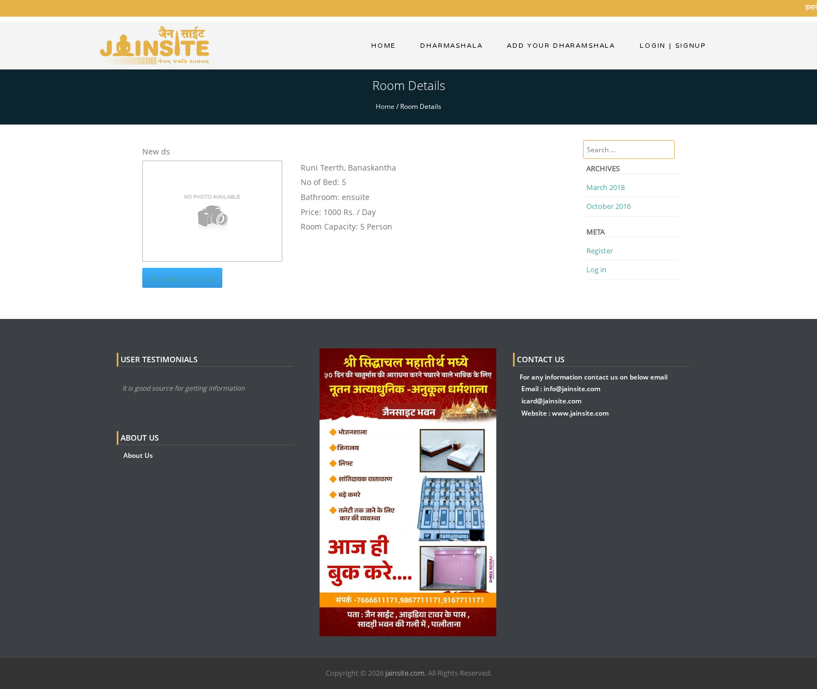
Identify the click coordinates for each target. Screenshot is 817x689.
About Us (138, 455)
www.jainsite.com (580, 413)
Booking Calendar (182, 277)
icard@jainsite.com (551, 401)
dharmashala (451, 45)
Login (653, 45)
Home (383, 45)
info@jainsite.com (572, 388)
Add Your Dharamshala (561, 45)
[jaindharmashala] (154, 44)
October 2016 (608, 206)
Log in (596, 269)
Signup (687, 45)
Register (599, 251)
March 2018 (605, 187)
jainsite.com (405, 673)
